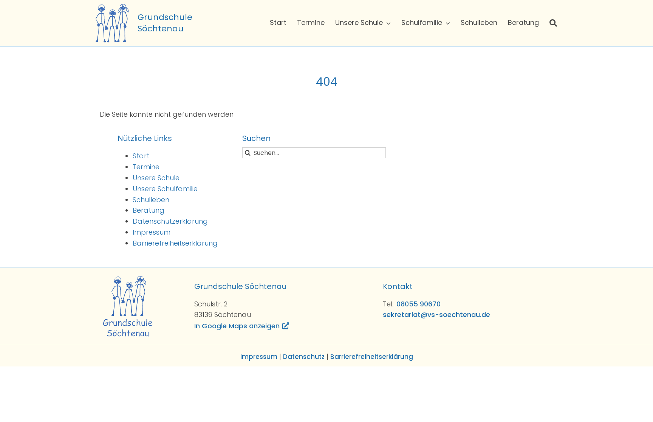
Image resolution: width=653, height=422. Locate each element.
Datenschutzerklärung (170, 221)
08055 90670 (418, 304)
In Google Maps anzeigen (237, 326)
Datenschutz (304, 356)
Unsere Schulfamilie (165, 188)
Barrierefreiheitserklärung (175, 243)
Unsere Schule (156, 177)
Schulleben (151, 199)
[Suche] (553, 23)
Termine (146, 167)
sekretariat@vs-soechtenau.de (436, 314)
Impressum (151, 232)
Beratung (148, 210)
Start (141, 156)
